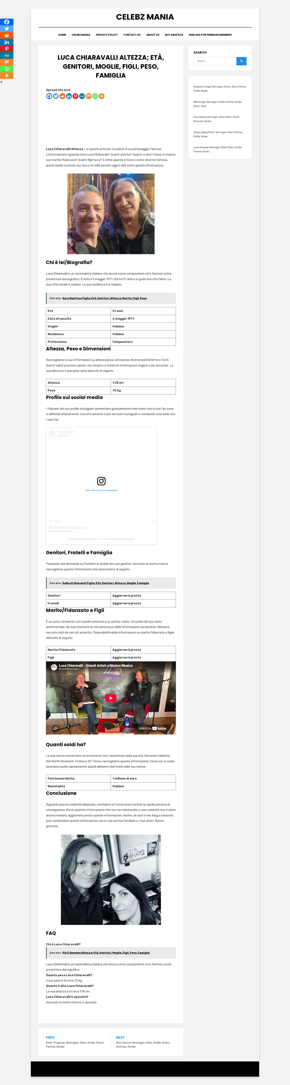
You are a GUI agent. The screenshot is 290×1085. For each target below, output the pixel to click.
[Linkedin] (69, 96)
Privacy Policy (107, 35)
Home (62, 35)
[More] (102, 96)
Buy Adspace (174, 35)
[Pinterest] (75, 96)
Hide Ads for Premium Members (210, 35)
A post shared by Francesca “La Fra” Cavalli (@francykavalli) (101, 539)
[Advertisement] (111, 122)
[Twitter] (56, 96)
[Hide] (1, 82)
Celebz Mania (145, 16)
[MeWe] (82, 96)
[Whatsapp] (95, 96)
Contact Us (132, 35)
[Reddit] (62, 96)
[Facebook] (49, 96)
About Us (152, 35)
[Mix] (88, 96)
